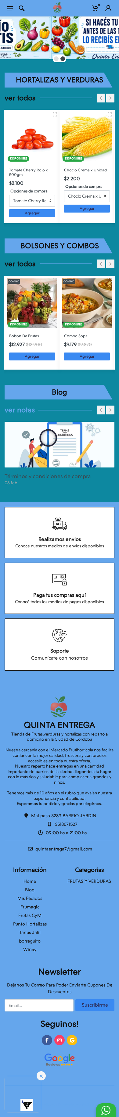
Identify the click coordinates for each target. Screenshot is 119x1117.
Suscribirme (95, 1005)
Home (29, 881)
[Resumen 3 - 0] (55, 114)
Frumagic (29, 906)
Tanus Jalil (30, 932)
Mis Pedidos (29, 898)
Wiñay (30, 949)
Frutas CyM (29, 915)
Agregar (32, 213)
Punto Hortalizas (30, 924)
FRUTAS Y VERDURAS (89, 881)
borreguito (30, 941)
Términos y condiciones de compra (48, 476)
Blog (29, 889)
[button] (56, 58)
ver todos (20, 98)
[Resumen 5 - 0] (55, 280)
